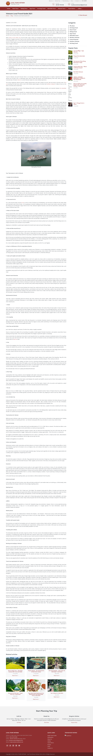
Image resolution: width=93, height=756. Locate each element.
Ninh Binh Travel (74, 35)
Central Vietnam (74, 39)
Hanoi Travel (73, 29)
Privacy (49, 744)
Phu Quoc (72, 25)
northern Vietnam (51, 84)
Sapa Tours (32, 8)
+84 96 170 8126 (60, 5)
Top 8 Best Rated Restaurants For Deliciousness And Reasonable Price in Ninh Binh (36, 694)
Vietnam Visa (57, 0)
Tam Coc (15, 339)
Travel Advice (71, 8)
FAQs (72, 0)
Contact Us (77, 0)
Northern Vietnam (74, 37)
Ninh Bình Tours (52, 8)
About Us (51, 0)
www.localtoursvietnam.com (16, 742)
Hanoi (10, 37)
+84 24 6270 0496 (13, 737)
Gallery (79, 8)
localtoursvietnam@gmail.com (79, 5)
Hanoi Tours (15, 8)
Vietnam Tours (61, 8)
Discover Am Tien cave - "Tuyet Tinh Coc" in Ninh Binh (15, 694)
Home (8, 8)
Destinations (50, 737)
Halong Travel (73, 31)
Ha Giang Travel (41, 8)
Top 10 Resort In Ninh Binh (57, 693)
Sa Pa (22, 202)
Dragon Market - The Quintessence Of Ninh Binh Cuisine (36, 671)
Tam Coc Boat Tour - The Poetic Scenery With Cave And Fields (15, 671)
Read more (14, 675)
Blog (12, 15)
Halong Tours (24, 8)
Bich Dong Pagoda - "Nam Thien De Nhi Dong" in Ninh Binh (57, 671)
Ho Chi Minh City (16, 37)
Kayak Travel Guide (52, 735)
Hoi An (19, 80)
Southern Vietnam (74, 41)
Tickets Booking (65, 0)
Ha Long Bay (63, 88)
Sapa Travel (73, 33)
